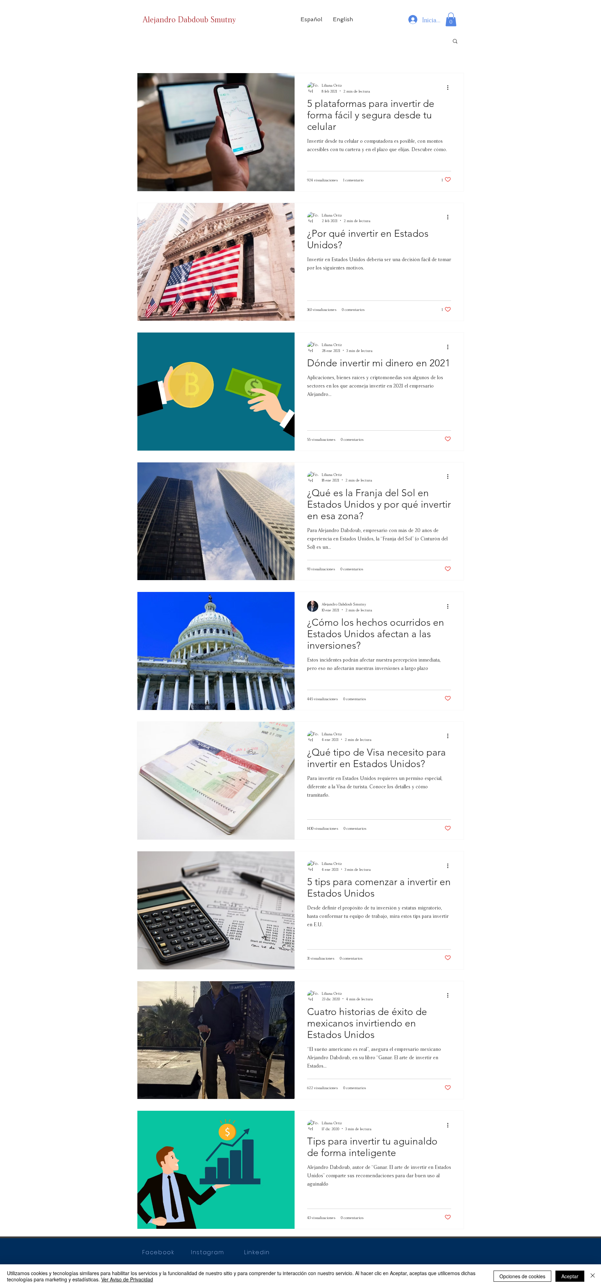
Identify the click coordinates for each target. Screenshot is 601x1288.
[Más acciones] (450, 87)
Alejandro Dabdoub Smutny (189, 18)
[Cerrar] (592, 1276)
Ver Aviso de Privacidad (127, 1279)
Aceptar (569, 1276)
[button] (311, 19)
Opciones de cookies (522, 1276)
